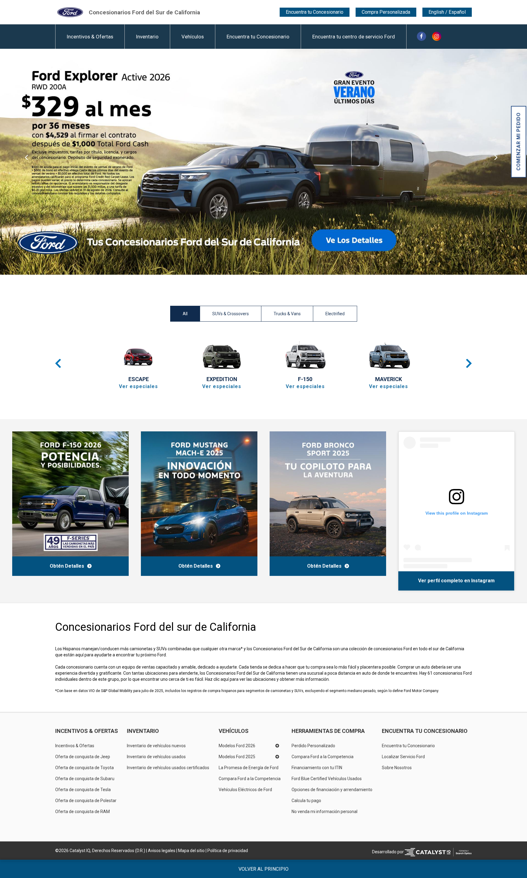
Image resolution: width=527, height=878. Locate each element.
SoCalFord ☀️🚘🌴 (422, 580)
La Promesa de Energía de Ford (248, 767)
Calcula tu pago (306, 800)
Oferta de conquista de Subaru (84, 778)
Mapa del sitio (191, 850)
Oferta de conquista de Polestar (86, 800)
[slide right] (500, 162)
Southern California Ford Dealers (144, 12)
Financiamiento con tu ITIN (317, 767)
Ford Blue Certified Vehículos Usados (327, 778)
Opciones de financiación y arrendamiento (332, 789)
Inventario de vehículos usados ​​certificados (168, 767)
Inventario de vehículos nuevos (156, 745)
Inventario (147, 37)
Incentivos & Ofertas (90, 37)
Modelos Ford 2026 (237, 745)
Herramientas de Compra (328, 731)
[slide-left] (26, 162)
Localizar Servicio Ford (403, 756)
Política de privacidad (227, 850)
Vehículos (192, 37)
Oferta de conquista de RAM (82, 811)
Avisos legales (161, 850)
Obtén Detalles (67, 566)
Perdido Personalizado (313, 745)
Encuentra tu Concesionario (314, 12)
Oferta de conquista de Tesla (83, 789)
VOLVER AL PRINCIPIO (263, 869)
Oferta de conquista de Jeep (82, 756)
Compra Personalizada (386, 12)
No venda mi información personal (324, 811)
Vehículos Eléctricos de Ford (245, 789)
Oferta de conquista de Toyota (84, 767)
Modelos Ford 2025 (237, 756)
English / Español (447, 12)
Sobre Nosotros (397, 767)
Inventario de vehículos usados (156, 756)
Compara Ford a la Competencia (250, 778)
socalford (457, 580)
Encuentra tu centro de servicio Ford (353, 37)
